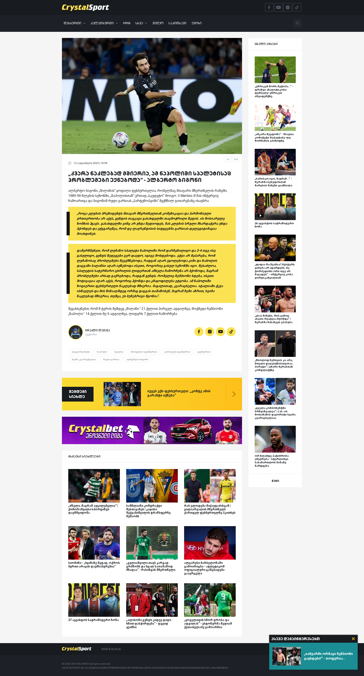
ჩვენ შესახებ (111, 649)
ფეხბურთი (72, 23)
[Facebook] (198, 331)
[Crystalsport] (85, 7)
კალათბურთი (102, 23)
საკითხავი (177, 23)
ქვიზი (196, 23)
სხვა (139, 23)
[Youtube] (220, 331)
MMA (126, 23)
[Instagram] (209, 331)
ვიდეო (157, 23)
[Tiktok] (231, 331)
